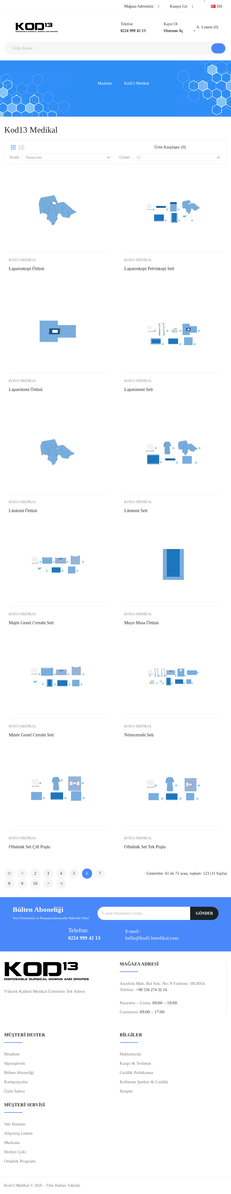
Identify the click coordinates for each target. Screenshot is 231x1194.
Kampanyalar (16, 1082)
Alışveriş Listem (18, 1133)
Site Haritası (14, 1124)
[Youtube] (24, 5)
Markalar (105, 83)
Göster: (125, 157)
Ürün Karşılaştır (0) (170, 147)
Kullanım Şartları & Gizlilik (144, 1082)
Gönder (204, 913)
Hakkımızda (130, 1054)
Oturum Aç (173, 31)
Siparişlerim (14, 1063)
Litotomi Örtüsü (23, 510)
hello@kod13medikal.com (151, 938)
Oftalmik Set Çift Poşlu (29, 846)
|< (9, 873)
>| (61, 883)
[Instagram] (32, 5)
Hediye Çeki (15, 1152)
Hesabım (12, 1054)
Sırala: (15, 157)
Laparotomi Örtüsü (26, 389)
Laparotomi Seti (138, 389)
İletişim (126, 1091)
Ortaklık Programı (20, 1161)
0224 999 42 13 (133, 31)
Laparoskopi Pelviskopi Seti (149, 268)
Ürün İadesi (14, 1091)
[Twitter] (15, 5)
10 (35, 883)
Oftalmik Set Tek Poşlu (145, 846)
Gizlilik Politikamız (137, 1072)
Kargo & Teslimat (135, 1063)
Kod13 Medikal (136, 83)
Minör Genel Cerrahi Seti (31, 734)
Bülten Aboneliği (19, 1072)
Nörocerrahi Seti (139, 734)
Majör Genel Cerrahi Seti (31, 622)
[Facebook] (7, 5)
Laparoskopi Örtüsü (26, 268)
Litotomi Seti (135, 510)
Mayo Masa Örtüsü (141, 622)
